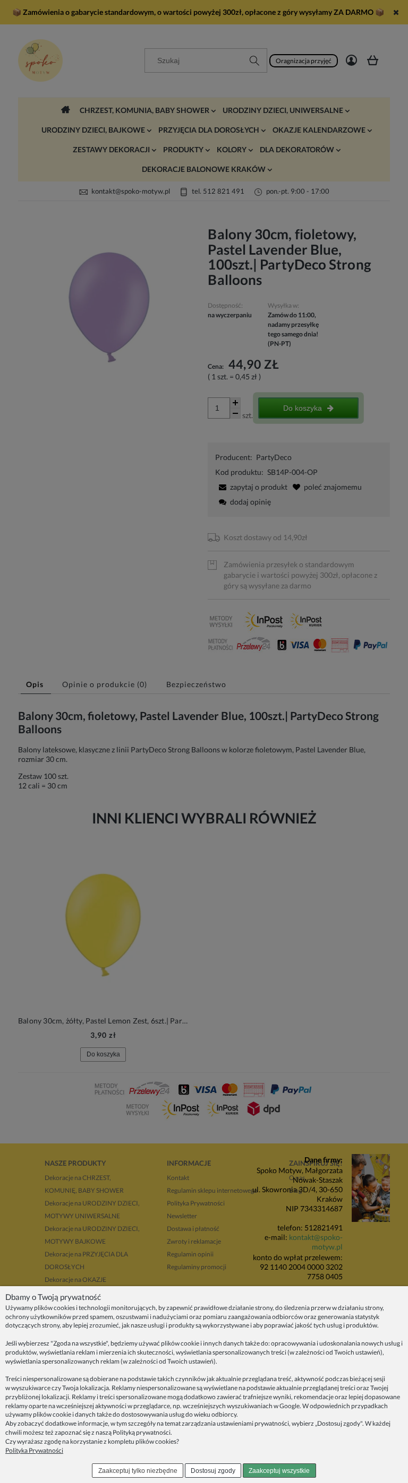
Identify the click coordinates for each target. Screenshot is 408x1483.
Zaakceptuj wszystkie (279, 1471)
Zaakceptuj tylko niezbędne (137, 1471)
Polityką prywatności (142, 1432)
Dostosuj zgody (213, 1471)
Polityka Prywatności (34, 1450)
